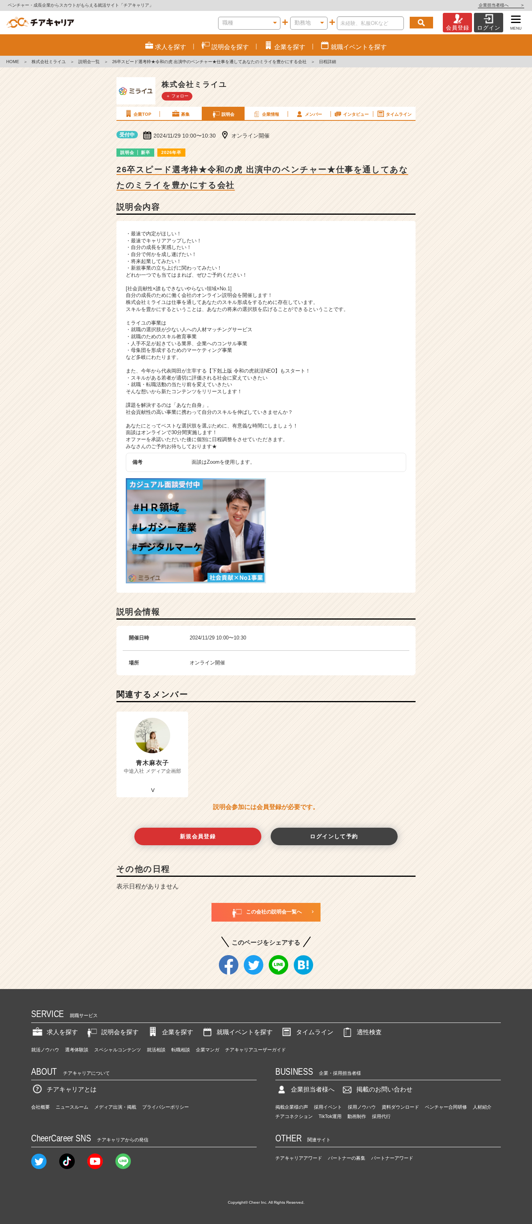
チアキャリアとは (72, 1089)
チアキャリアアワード (298, 1158)
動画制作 (356, 1116)
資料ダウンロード (400, 1107)
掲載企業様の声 (291, 1107)
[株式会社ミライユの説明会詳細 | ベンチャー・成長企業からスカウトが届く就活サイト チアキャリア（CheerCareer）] (40, 22)
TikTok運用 (330, 1116)
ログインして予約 (334, 836)
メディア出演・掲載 (115, 1107)
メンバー (313, 114)
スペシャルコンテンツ (117, 1050)
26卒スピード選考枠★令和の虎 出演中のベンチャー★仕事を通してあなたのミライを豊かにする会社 (209, 61)
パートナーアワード (392, 1158)
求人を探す (62, 1032)
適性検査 (369, 1032)
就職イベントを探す (245, 1032)
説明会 (228, 114)
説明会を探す (120, 1032)
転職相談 (180, 1050)
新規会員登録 (198, 836)
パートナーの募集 (346, 1158)
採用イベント (328, 1107)
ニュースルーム (72, 1107)
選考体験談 (76, 1050)
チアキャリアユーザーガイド (255, 1050)
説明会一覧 (89, 61)
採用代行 (381, 1116)
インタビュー (356, 114)
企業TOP (142, 114)
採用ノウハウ (362, 1107)
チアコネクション (294, 1116)
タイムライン (399, 114)
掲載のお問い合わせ (384, 1089)
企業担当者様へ (501, 5)
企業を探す (177, 1032)
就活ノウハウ (45, 1050)
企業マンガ (207, 1050)
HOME (12, 61)
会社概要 (40, 1107)
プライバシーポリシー (165, 1107)
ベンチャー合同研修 (446, 1107)
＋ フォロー (177, 96)
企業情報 (270, 114)
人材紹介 (482, 1107)
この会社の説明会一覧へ (274, 912)
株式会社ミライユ (49, 61)
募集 (185, 114)
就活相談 (156, 1050)
